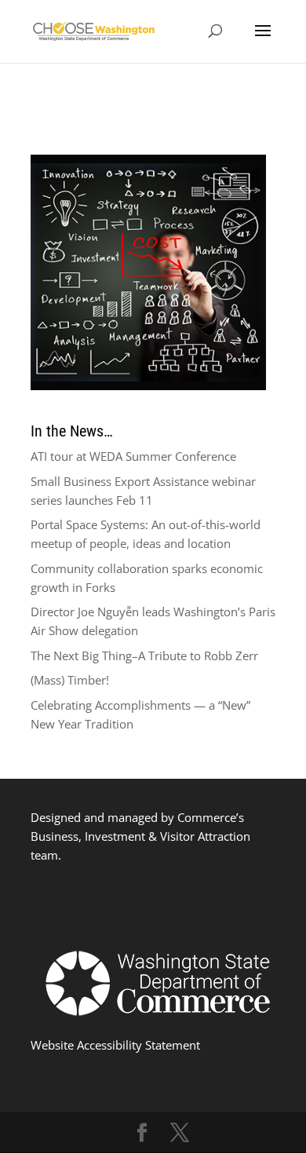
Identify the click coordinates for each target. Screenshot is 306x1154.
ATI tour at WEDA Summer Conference (133, 456)
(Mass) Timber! (70, 680)
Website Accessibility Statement (115, 1045)
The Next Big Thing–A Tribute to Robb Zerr (144, 655)
